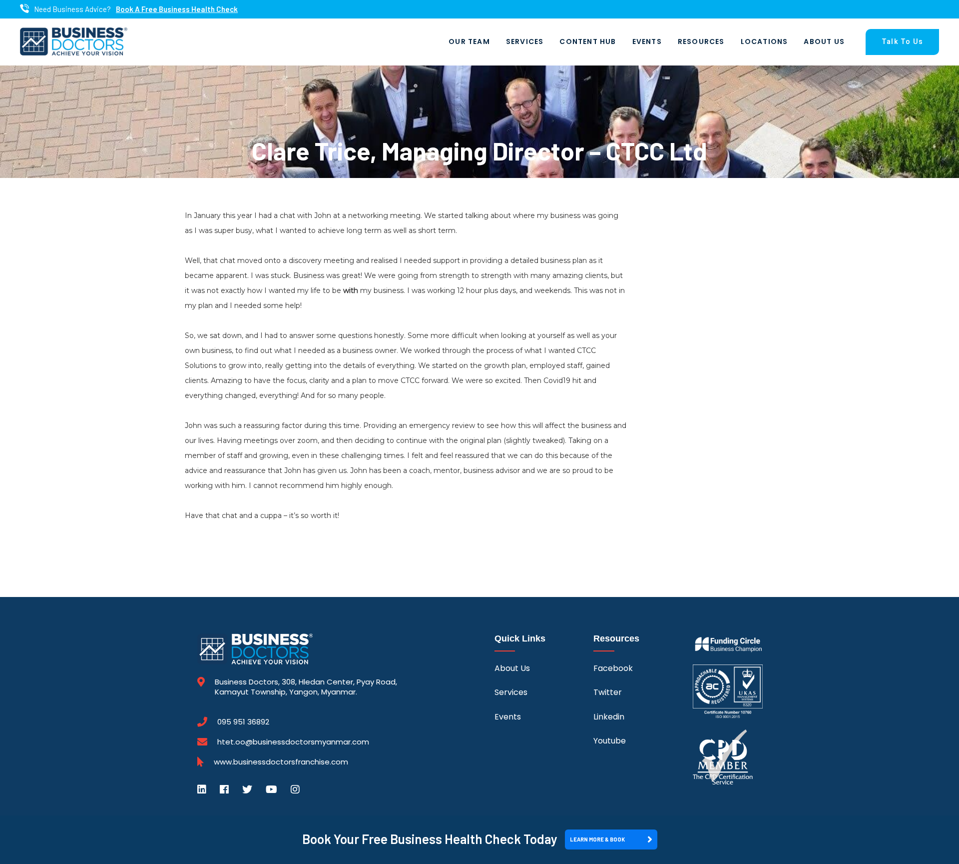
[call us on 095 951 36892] (24, 9)
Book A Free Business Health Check (177, 9)
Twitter (607, 692)
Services (525, 41)
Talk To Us (902, 41)
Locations (764, 41)
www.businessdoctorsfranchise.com (281, 762)
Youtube (609, 740)
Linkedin (608, 716)
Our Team (469, 41)
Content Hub (587, 41)
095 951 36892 (243, 722)
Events (647, 41)
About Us (824, 41)
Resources (701, 41)
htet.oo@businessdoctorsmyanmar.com (293, 741)
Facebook (613, 668)
